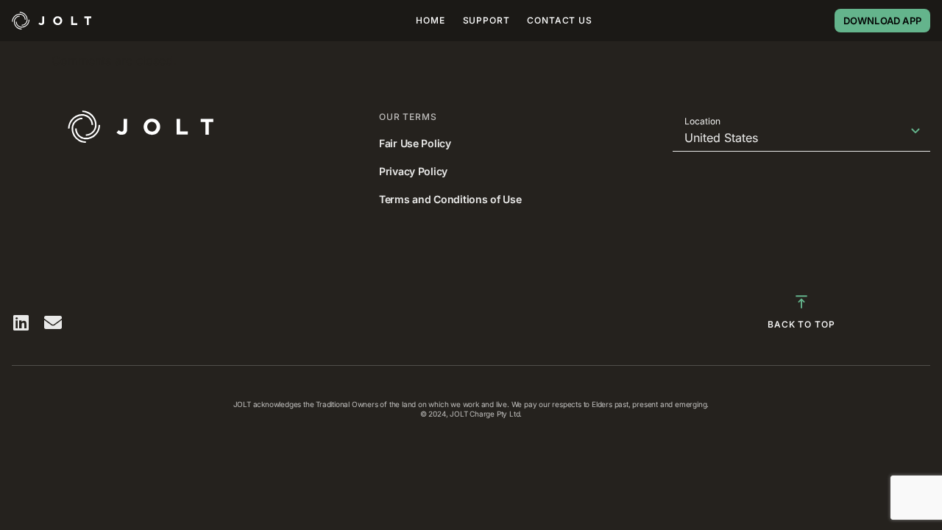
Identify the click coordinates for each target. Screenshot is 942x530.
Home (430, 20)
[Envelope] (53, 322)
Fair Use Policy (415, 143)
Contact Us (559, 20)
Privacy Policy (413, 171)
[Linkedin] (20, 322)
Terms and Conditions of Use (450, 199)
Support (486, 20)
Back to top (801, 324)
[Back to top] (801, 302)
